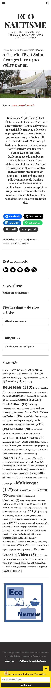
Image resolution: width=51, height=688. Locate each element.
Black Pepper (12, 392)
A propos (9, 660)
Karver (37, 458)
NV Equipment (25, 508)
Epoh (6, 421)
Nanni (32, 490)
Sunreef (22, 542)
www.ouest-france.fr (23, 105)
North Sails (10, 507)
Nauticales (17, 495)
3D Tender (8, 370)
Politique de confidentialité (33, 660)
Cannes (31, 396)
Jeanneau (12, 458)
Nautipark (30, 496)
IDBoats (23, 450)
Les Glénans (21, 465)
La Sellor (27, 462)
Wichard (12, 566)
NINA (36, 504)
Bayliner (27, 382)
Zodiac (14, 571)
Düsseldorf (31, 416)
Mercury (25, 473)
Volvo (26, 559)
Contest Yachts (25, 409)
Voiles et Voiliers (13, 559)
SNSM (23, 537)
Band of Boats (34, 378)
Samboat (20, 526)
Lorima (7, 469)
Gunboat (28, 441)
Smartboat (10, 537)
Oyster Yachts (20, 512)
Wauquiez (15, 563)
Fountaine (19, 429)
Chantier (40, 50)
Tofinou (33, 545)
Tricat (41, 545)
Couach (38, 408)
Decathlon (19, 412)
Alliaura (16, 374)
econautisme (9, 50)
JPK (30, 458)
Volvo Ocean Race (38, 559)
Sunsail (32, 541)
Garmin (18, 433)
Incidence (15, 453)
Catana (26, 399)
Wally (6, 563)
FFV (35, 424)
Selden (17, 534)
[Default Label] (5, 269)
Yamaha (23, 567)
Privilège (7, 519)
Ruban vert (41, 523)
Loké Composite (38, 466)
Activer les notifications (16, 292)
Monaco (23, 478)
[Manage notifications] (6, 673)
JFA (24, 458)
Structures (10, 541)
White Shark (27, 563)
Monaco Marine (37, 477)
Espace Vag (25, 420)
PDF (33, 511)
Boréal (7, 396)
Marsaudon (20, 469)
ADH (31, 370)
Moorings (9, 483)
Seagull (16, 531)
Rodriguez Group (26, 523)
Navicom (34, 501)
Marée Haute (37, 469)
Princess (37, 516)
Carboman (12, 400)
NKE (43, 504)
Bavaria (14, 381)
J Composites (30, 454)
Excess (18, 425)
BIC (36, 387)
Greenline (8, 442)
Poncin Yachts (24, 515)
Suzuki (6, 545)
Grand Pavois (32, 438)
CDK (38, 400)
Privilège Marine (21, 519)
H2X (37, 442)
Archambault (12, 377)
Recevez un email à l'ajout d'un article (25, 674)
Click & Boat (15, 404)
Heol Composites (28, 446)
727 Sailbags (20, 370)
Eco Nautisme (25, 20)
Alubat (37, 373)
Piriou (43, 512)
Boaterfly (42, 392)
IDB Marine (11, 449)
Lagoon (15, 462)
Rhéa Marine (38, 519)
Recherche (46, 3)
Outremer (8, 512)
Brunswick (19, 395)
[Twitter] (13, 269)
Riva (5, 523)
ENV (44, 416)
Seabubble (33, 526)
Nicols (28, 504)
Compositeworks (10, 409)
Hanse (15, 445)
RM (13, 523)
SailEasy (8, 526)
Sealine (34, 531)
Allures (27, 373)
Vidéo (27, 554)
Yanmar (32, 567)
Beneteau (17, 387)
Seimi (8, 534)
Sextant (26, 534)
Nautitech (11, 500)
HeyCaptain (42, 446)
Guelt (17, 442)
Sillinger (36, 534)
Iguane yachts (35, 450)
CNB (32, 404)
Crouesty (8, 412)
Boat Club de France (28, 392)
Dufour (14, 416)
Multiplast (20, 490)
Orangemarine (40, 508)
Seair (25, 530)
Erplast (13, 421)
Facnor (27, 424)
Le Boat (37, 462)
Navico (24, 500)
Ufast (8, 550)
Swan (14, 545)
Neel (20, 504)
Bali (24, 378)
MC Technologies (10, 474)
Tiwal (23, 545)
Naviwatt (10, 504)
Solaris (33, 538)
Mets (35, 474)
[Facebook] (20, 269)
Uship (29, 549)
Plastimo (8, 515)
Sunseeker (43, 542)
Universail (18, 550)
